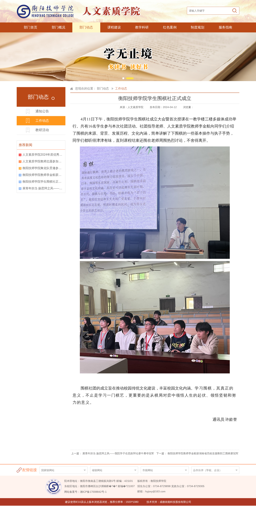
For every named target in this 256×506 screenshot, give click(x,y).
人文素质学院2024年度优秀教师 (42, 154)
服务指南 (225, 27)
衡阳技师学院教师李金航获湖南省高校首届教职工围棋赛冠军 (42, 174)
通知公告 (42, 111)
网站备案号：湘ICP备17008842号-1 (85, 491)
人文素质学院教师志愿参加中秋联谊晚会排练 (42, 161)
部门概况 (58, 27)
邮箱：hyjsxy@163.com (151, 491)
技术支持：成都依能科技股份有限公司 (169, 501)
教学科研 (142, 27)
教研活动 (42, 130)
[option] (128, 56)
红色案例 (170, 27)
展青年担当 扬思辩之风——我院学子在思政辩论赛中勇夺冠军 (42, 188)
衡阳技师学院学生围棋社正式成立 (42, 181)
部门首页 (30, 27)
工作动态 (42, 120)
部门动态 (86, 27)
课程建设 (114, 27)
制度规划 (197, 27)
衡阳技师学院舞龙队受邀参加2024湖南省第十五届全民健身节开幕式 (42, 168)
